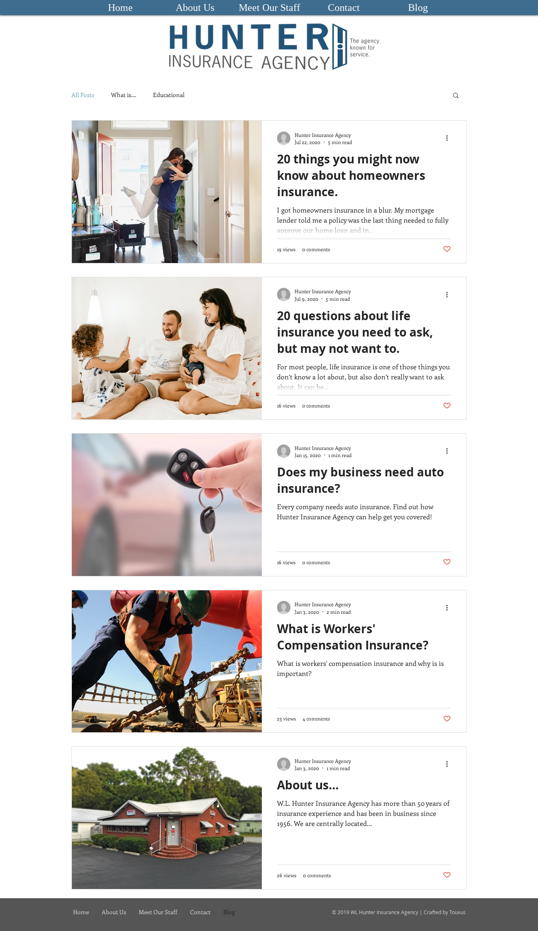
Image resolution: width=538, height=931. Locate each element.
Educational (169, 95)
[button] (456, 96)
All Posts (82, 95)
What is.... (123, 95)
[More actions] (450, 138)
